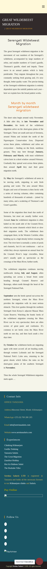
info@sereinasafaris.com (20, 425)
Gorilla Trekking (11, 449)
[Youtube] (5, 544)
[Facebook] (5, 524)
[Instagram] (5, 530)
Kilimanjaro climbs (18, 483)
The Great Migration (13, 457)
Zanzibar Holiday (11, 460)
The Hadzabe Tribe (12, 468)
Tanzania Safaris (11, 453)
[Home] (3, 29)
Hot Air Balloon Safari (13, 464)
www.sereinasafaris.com (21, 432)
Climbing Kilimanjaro (13, 445)
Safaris (33, 483)
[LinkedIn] (5, 537)
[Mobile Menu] (43, 6)
